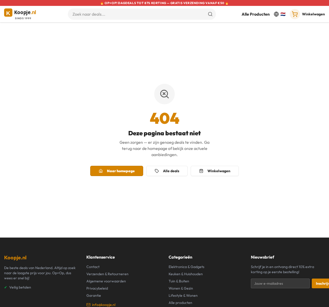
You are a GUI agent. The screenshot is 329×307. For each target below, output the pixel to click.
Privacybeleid (97, 288)
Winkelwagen (218, 171)
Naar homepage (121, 171)
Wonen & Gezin (181, 288)
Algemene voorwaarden (106, 281)
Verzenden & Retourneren (107, 274)
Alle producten (180, 302)
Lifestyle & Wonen (183, 295)
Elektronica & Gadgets (186, 266)
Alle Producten (256, 14)
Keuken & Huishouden (186, 274)
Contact (92, 266)
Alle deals (171, 171)
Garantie (93, 295)
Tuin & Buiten (179, 281)
